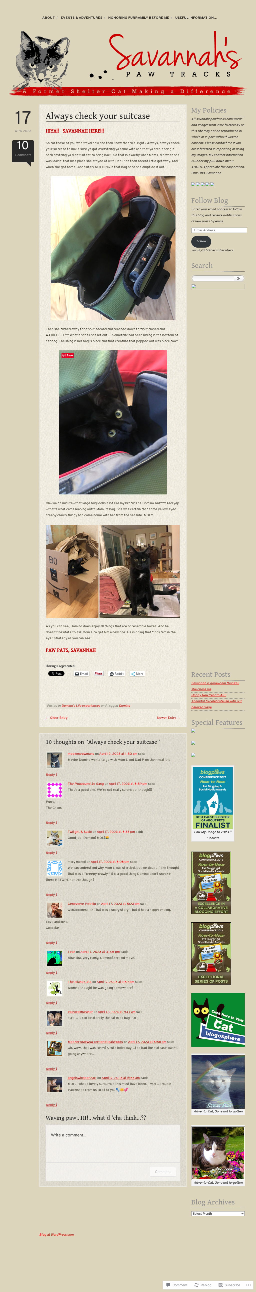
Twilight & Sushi (80, 832)
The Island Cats (80, 982)
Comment (163, 1171)
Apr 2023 (23, 121)
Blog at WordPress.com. (56, 1235)
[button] (72, 571)
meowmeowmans (81, 754)
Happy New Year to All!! (208, 695)
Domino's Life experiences (81, 706)
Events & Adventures (81, 18)
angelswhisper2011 (82, 1078)
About (48, 18)
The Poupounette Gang (86, 784)
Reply (51, 775)
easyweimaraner (80, 1012)
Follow (201, 241)
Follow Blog (209, 200)
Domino (124, 706)
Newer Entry (168, 718)
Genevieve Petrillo (82, 904)
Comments (23, 148)
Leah (71, 952)
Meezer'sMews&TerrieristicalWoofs (95, 1042)
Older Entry (57, 718)
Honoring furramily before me (138, 18)
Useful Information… (196, 18)
